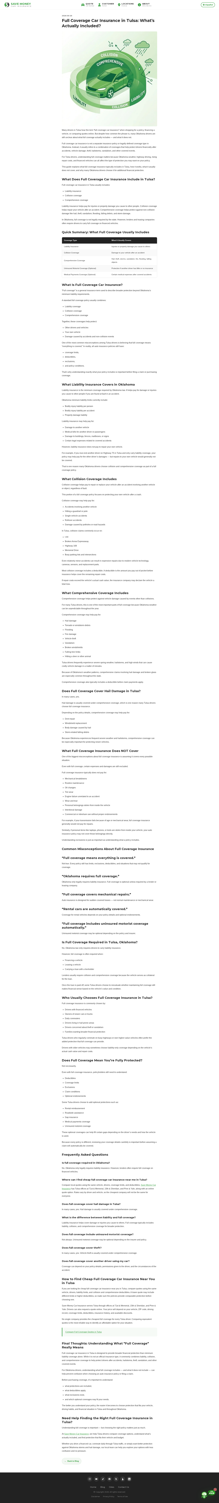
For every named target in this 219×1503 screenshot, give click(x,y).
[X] (116, 1479)
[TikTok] (102, 1479)
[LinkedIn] (129, 1479)
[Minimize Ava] (215, 1489)
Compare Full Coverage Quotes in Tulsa (83, 1332)
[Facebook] (109, 1479)
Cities (111, 1487)
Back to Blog (73, 1461)
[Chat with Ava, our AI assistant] (208, 1495)
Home (93, 1487)
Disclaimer (95, 1496)
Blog (102, 1487)
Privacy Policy (108, 1496)
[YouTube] (96, 1479)
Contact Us (123, 1487)
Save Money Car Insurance (76, 1434)
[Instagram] (89, 1479)
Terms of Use (122, 1496)
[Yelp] (122, 1479)
